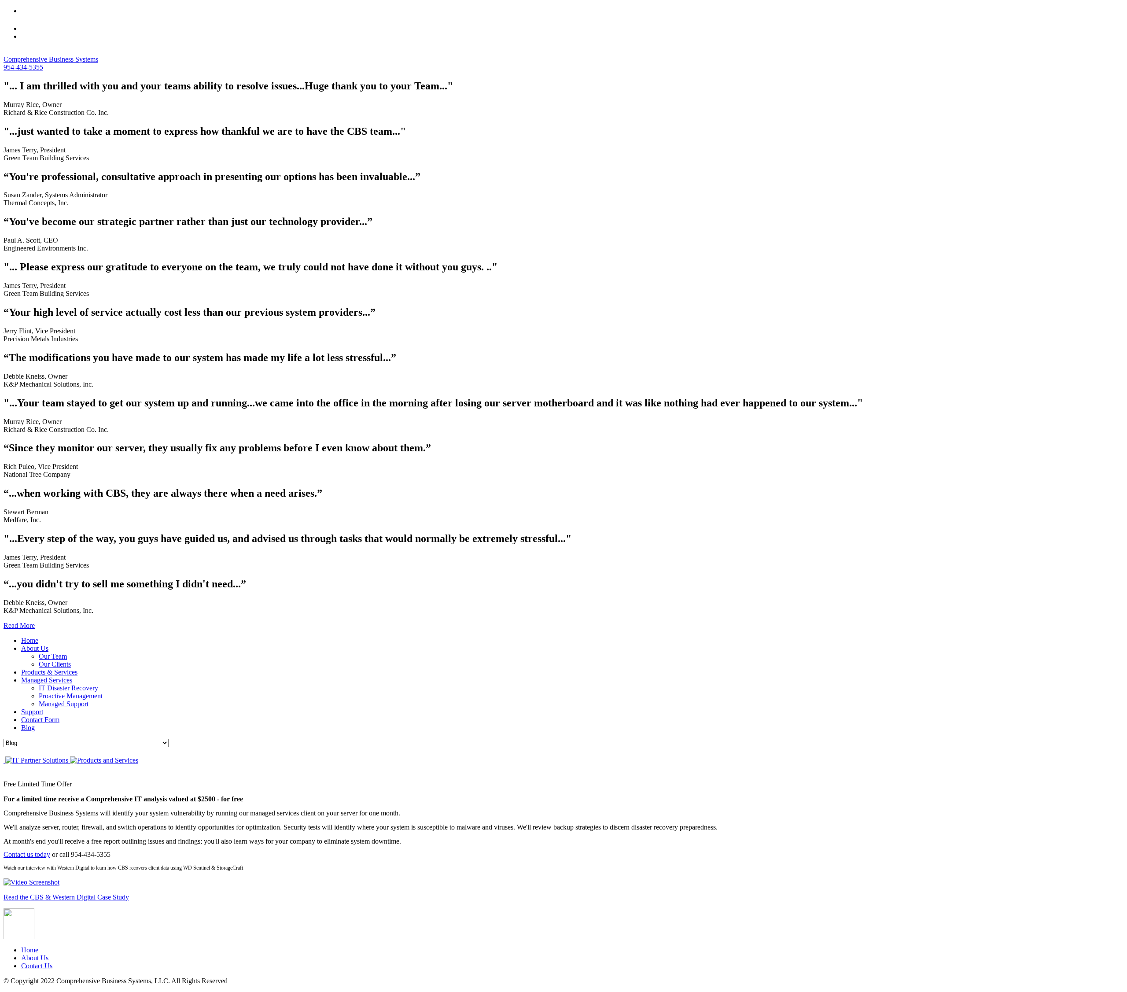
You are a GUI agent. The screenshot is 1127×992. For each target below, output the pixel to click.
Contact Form (40, 719)
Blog (28, 727)
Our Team (53, 656)
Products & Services (49, 672)
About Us (34, 648)
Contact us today (27, 854)
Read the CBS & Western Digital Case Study (66, 897)
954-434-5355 (23, 67)
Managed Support (63, 704)
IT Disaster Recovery (68, 688)
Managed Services (46, 680)
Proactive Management (71, 696)
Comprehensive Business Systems (51, 59)
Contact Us (36, 966)
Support (32, 711)
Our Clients (55, 664)
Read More (19, 625)
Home (29, 640)
